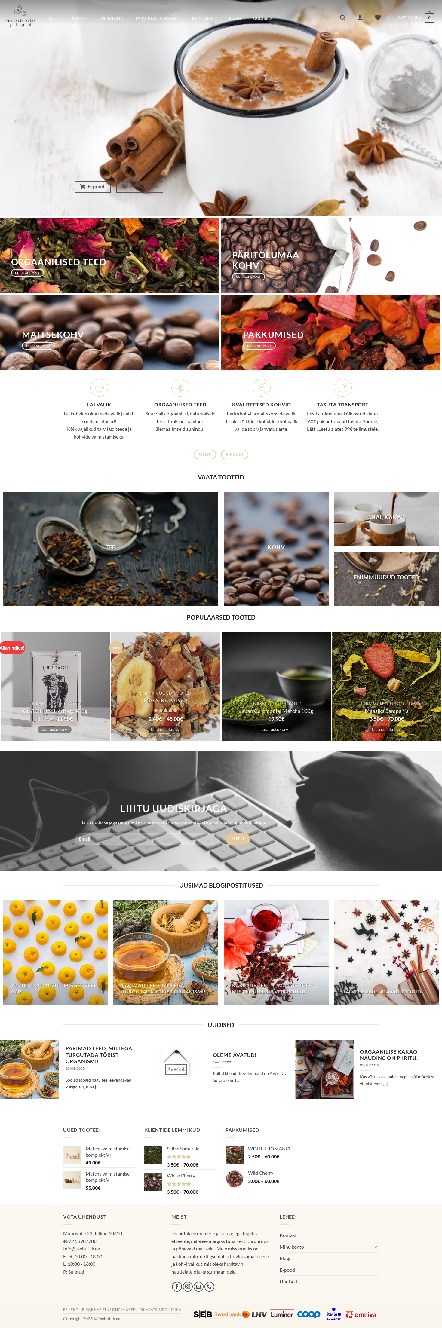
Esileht (70, 1309)
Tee (52, 18)
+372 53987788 (80, 1241)
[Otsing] (342, 18)
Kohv (78, 18)
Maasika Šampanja (387, 711)
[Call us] (209, 1287)
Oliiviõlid (112, 18)
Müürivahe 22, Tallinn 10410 (92, 1233)
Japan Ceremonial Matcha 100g (276, 711)
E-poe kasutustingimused (109, 1309)
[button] (360, 17)
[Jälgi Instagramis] (188, 1287)
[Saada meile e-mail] (199, 1287)
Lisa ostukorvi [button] (55, 729)
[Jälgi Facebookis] (177, 1287)
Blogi (235, 18)
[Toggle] (375, 1246)
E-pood (287, 1270)
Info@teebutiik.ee (81, 1248)
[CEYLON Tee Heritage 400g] (55, 687)
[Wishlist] (378, 17)
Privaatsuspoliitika (160, 1309)
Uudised (262, 18)
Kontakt (202, 18)
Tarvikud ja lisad (155, 18)
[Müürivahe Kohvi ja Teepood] (20, 18)
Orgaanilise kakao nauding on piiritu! (389, 1055)
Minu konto (292, 1247)
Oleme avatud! (235, 1055)
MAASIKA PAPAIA (166, 700)
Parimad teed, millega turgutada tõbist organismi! (99, 1054)
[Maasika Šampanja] (387, 687)
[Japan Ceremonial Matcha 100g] (276, 687)
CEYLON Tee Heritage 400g (55, 711)
